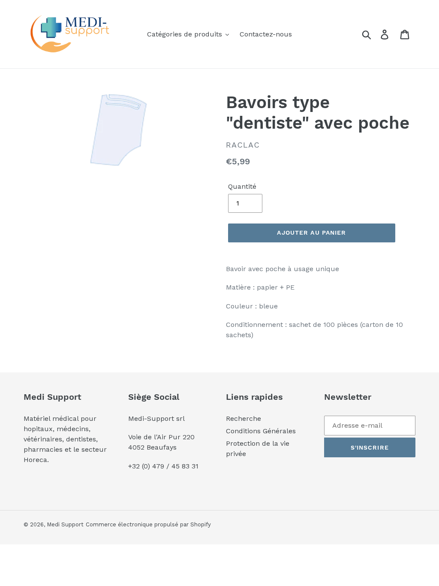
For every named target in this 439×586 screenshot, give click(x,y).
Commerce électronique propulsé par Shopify (148, 524)
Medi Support (65, 524)
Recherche (243, 418)
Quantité (242, 186)
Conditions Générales (261, 431)
